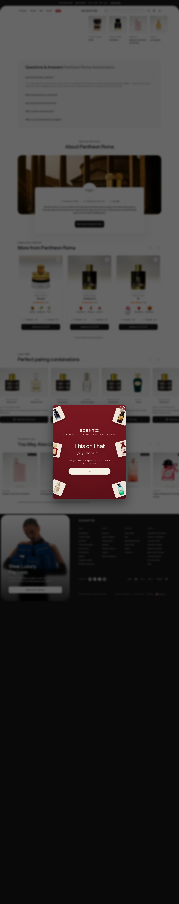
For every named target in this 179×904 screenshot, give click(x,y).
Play (89, 471)
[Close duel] (122, 408)
